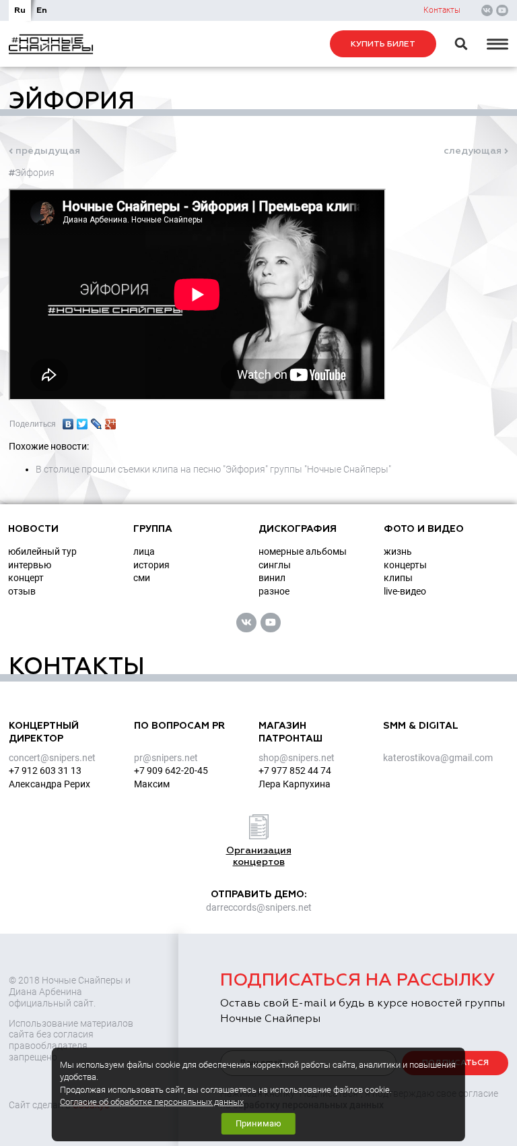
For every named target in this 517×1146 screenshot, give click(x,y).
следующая (473, 151)
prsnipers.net (166, 757)
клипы (398, 577)
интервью (29, 565)
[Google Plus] (111, 420)
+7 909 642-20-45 (171, 770)
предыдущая (47, 151)
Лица (144, 551)
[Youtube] (502, 11)
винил (271, 577)
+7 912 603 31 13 (45, 770)
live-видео (405, 591)
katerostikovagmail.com (438, 757)
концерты (405, 565)
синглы (274, 565)
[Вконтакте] (487, 11)
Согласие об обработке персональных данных (152, 1102)
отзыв (22, 591)
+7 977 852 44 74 (294, 770)
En (41, 10)
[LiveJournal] (97, 420)
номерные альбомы (302, 551)
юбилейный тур (42, 551)
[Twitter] (82, 420)
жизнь (398, 551)
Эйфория (35, 172)
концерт (26, 577)
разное (273, 591)
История (151, 565)
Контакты (441, 10)
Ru (20, 10)
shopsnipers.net (296, 757)
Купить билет (383, 44)
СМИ (141, 577)
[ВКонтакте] (68, 420)
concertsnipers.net (52, 757)
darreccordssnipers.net (259, 907)
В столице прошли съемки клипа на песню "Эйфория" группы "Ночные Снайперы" (213, 469)
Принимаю (258, 1123)
